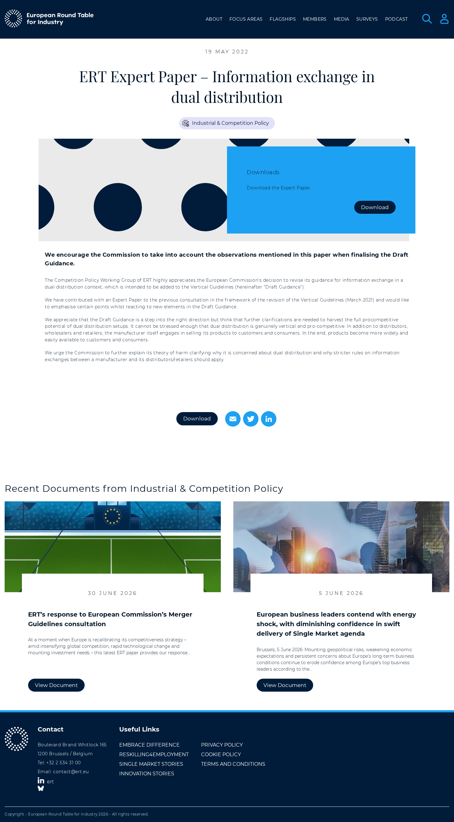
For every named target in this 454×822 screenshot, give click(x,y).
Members (315, 19)
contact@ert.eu (71, 771)
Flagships (283, 19)
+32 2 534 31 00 (63, 762)
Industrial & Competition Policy (230, 123)
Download (375, 207)
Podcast (396, 19)
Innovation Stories (146, 774)
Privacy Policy (222, 745)
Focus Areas (246, 19)
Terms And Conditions (233, 764)
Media (341, 19)
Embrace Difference (149, 745)
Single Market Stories (151, 764)
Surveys (367, 19)
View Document (56, 685)
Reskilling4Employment (154, 754)
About (214, 19)
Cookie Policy (221, 754)
